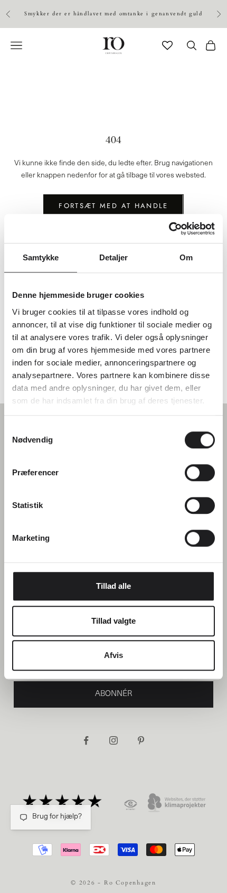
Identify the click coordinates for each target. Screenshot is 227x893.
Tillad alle (113, 585)
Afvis (113, 655)
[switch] (200, 472)
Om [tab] (186, 257)
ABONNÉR (113, 694)
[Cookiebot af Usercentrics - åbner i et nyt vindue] (168, 229)
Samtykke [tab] (41, 257)
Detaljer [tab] (113, 257)
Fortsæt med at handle (113, 206)
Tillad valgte (113, 620)
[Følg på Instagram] (113, 740)
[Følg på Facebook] (86, 740)
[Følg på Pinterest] (141, 740)
